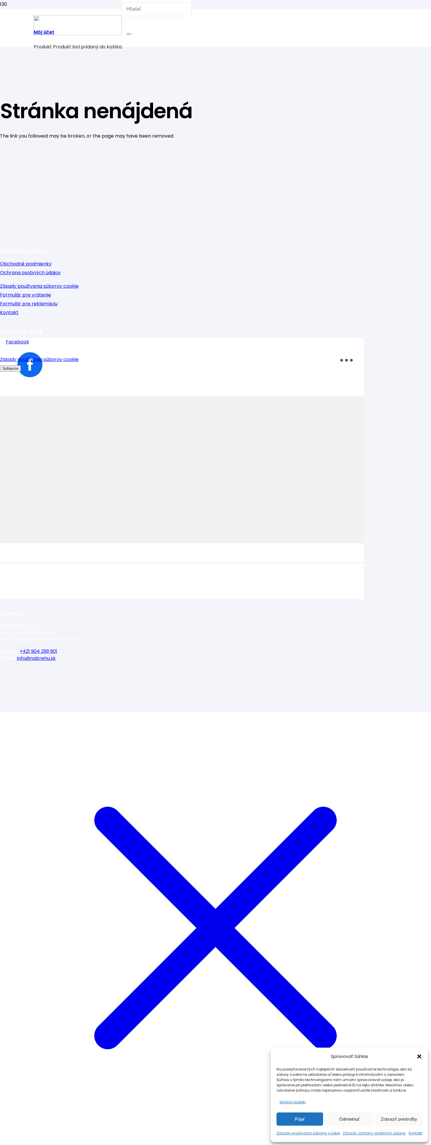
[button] (419, 1056)
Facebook (17, 341)
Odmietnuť (349, 1119)
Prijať (300, 1119)
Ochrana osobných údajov (30, 272)
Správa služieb (292, 1102)
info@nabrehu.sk (36, 658)
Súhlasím (10, 368)
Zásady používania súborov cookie (308, 1133)
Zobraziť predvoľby (399, 1119)
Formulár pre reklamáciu (28, 303)
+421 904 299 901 (38, 651)
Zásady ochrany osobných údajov (374, 1133)
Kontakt (415, 1133)
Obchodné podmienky (26, 263)
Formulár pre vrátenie (25, 295)
